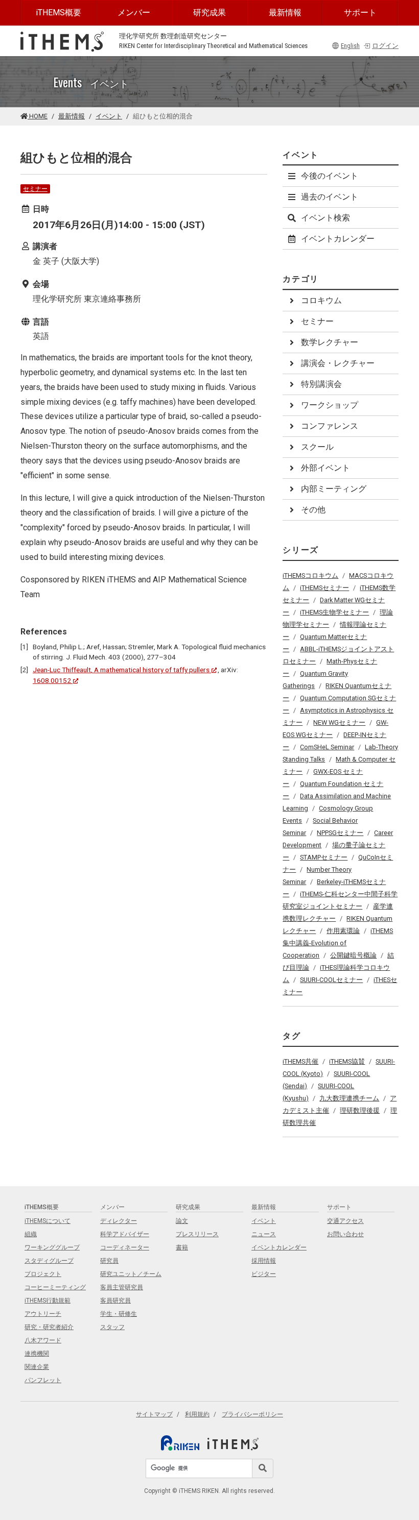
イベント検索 (325, 218)
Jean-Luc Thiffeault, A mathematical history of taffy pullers (121, 670)
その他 (313, 509)
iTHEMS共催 (300, 1061)
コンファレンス (329, 426)
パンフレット (43, 1380)
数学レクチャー (329, 342)
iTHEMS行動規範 (48, 1300)
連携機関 (37, 1353)
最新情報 (285, 12)
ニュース (263, 1234)
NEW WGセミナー (339, 722)
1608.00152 (52, 680)
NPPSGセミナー (340, 833)
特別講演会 (321, 384)
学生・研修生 (118, 1313)
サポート (360, 12)
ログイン (385, 46)
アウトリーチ (43, 1313)
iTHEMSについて (48, 1220)
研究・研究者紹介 (49, 1327)
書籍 (182, 1247)
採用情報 (263, 1260)
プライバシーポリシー (252, 1414)
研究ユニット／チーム (130, 1274)
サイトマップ (154, 1414)
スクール (317, 447)
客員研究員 (115, 1300)
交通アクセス (345, 1220)
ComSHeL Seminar (327, 747)
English (350, 46)
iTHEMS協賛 (347, 1061)
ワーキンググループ (52, 1247)
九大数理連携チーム (349, 1098)
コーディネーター (124, 1247)
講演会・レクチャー (338, 363)
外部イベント (325, 468)
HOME (38, 116)
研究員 (109, 1260)
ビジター (263, 1274)
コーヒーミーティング (55, 1287)
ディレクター (118, 1220)
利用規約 (197, 1414)
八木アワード (43, 1340)
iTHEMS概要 (58, 12)
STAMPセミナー (323, 857)
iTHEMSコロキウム (310, 575)
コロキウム (321, 300)
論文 (182, 1220)
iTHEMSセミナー (324, 588)
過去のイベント (329, 197)
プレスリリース (197, 1234)
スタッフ (112, 1327)
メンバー (134, 12)
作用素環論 (343, 931)
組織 (31, 1234)
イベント (109, 116)
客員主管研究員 (121, 1287)
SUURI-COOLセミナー (331, 980)
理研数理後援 (360, 1110)
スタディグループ (49, 1260)
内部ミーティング (333, 489)
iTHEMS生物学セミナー (334, 612)
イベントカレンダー (338, 238)
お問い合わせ (345, 1234)
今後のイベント (329, 176)
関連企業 (37, 1366)
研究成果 (209, 12)
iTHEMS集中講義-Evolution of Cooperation (338, 943)
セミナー (35, 188)
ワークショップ (329, 405)
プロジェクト (43, 1274)
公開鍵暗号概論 (353, 955)
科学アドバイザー (124, 1234)
